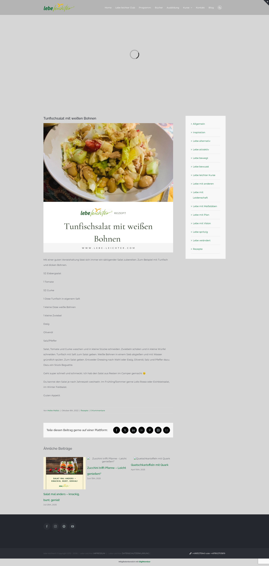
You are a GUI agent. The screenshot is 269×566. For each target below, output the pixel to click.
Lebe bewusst (201, 166)
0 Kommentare (97, 410)
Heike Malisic (53, 410)
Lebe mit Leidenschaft (200, 195)
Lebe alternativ (201, 140)
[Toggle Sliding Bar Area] (266, 3)
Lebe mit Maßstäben (205, 206)
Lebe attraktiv (201, 149)
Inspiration (199, 132)
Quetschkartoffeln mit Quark (149, 465)
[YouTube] (72, 526)
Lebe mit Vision (202, 223)
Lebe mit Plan (201, 214)
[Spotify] (64, 526)
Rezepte (84, 410)
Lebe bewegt (200, 158)
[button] (220, 7)
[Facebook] (46, 526)
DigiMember (144, 562)
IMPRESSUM (99, 553)
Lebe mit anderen (203, 183)
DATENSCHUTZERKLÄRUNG (135, 553)
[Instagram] (55, 526)
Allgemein (199, 123)
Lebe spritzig (200, 231)
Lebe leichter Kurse (204, 175)
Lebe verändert (201, 240)
